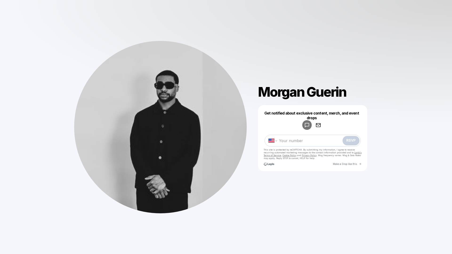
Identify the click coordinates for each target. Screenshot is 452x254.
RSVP (351, 140)
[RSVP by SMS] (307, 125)
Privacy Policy (309, 155)
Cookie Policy (289, 155)
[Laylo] (269, 164)
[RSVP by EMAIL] (318, 125)
